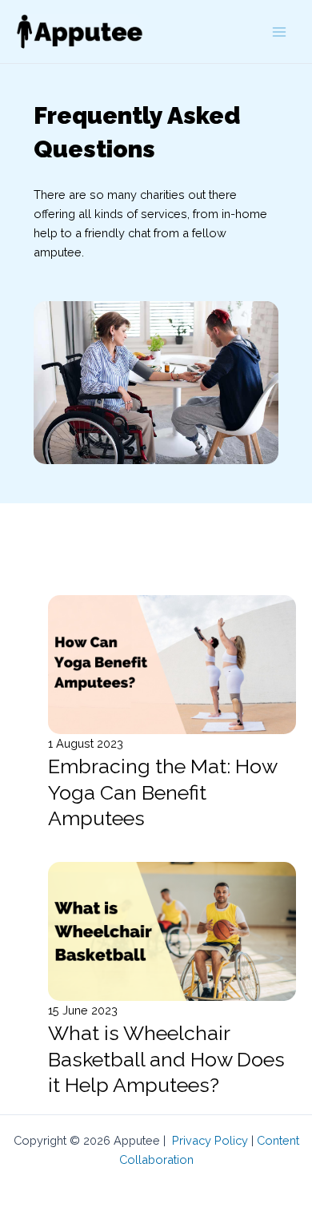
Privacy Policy (210, 1140)
